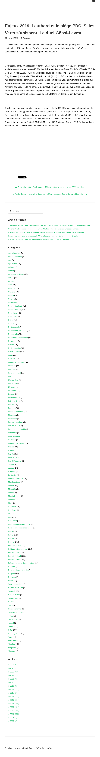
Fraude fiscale (14, 426)
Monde (11, 493)
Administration (14, 253)
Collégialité (12, 302)
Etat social (12, 383)
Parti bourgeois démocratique (20, 528)
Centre (11, 295)
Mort (10, 503)
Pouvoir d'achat (14, 552)
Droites (11, 345)
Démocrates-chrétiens (17, 331)
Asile (10, 285)
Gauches (12, 440)
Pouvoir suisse (14, 559)
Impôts (11, 454)
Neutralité (12, 507)
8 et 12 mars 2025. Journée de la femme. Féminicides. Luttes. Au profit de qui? (40, 239)
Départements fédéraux (18, 338)
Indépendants (14, 457)
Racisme (11, 566)
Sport (10, 605)
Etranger (11, 387)
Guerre (11, 447)
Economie (12, 359)
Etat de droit (13, 380)
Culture (11, 323)
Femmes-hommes (15, 412)
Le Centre (12, 475)
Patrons (11, 538)
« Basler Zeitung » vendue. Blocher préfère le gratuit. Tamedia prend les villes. (49, 194)
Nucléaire (12, 510)
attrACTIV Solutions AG (43, 748)
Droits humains (14, 348)
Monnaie (11, 500)
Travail (11, 623)
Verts (10, 637)
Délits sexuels (14, 327)
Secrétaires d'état (15, 588)
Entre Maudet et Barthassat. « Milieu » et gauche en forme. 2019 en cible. (51, 187)
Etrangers (12, 390)
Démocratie (13, 334)
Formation (12, 419)
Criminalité (12, 316)
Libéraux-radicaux (15, 478)
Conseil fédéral (14, 309)
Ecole (10, 355)
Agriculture (12, 264)
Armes (11, 281)
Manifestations (14, 482)
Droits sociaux (14, 352)
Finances (12, 415)
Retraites (12, 577)
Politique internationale (17, 549)
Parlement (12, 521)
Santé (10, 581)
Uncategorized (14, 633)
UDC (10, 630)
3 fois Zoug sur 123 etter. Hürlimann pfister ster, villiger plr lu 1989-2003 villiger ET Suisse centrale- (49, 225)
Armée (11, 278)
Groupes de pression (17, 443)
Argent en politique (16, 274)
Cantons (11, 292)
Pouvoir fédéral (14, 556)
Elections (26, 38)
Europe (11, 394)
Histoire (11, 450)
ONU (10, 514)
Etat (9, 376)
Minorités (12, 489)
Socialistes (12, 598)
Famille (11, 404)
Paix (10, 517)
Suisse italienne (14, 609)
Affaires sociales (15, 257)
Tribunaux (12, 626)
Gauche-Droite (14, 436)
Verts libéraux (13, 640)
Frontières (12, 433)
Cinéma (11, 299)
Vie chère (12, 644)
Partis (10, 531)
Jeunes (11, 464)
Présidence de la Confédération (21, 563)
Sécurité (11, 591)
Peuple (11, 542)
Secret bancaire (14, 584)
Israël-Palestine (14, 461)
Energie (11, 369)
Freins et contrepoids (17, 429)
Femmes (11, 408)
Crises (10, 320)
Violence (11, 651)
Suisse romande (15, 612)
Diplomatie (12, 341)
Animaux (11, 267)
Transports (12, 619)
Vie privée (12, 648)
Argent (11, 271)
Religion (11, 574)
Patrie (10, 535)
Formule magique (15, 422)
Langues (11, 471)
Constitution (13, 313)
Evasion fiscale (14, 397)
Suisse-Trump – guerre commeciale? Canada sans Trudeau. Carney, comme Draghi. (43, 236)
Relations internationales (18, 570)
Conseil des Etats (15, 306)
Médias (11, 485)
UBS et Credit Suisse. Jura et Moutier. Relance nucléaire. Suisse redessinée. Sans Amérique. (46, 232)
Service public (14, 595)
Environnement (14, 373)
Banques (11, 288)
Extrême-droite (14, 401)
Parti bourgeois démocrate (19, 524)
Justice (11, 468)
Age (9, 260)
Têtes (10, 616)
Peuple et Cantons (15, 545)
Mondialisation (14, 496)
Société (11, 602)
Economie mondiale (16, 362)
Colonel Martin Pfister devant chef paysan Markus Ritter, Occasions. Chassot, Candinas (44, 229)
